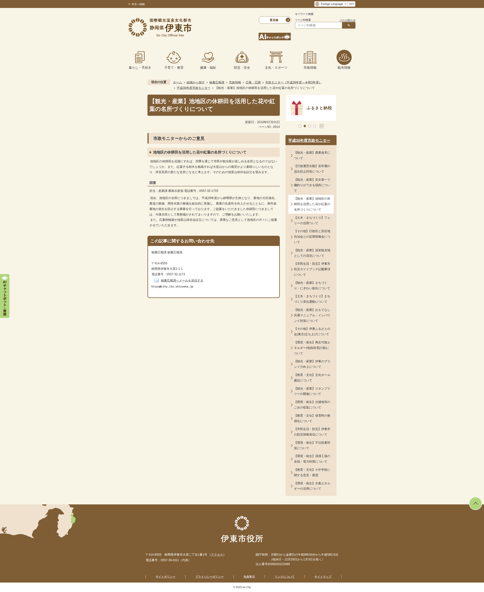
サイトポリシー (165, 576)
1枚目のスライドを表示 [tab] (300, 126)
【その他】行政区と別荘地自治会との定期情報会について (312, 236)
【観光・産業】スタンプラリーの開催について (312, 391)
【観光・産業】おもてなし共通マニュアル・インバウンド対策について (312, 315)
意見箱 (274, 20)
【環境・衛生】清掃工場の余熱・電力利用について (312, 458)
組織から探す (196, 82)
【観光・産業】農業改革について (312, 155)
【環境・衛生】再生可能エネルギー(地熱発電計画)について (312, 348)
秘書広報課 (216, 82)
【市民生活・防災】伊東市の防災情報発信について (312, 431)
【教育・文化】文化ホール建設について (312, 377)
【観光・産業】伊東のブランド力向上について (312, 364)
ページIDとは (347, 20)
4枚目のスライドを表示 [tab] (314, 126)
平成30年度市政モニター (193, 87)
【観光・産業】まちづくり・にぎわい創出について (312, 285)
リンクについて (285, 576)
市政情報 (235, 82)
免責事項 (249, 576)
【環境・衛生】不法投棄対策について (312, 445)
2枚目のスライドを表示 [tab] (304, 126)
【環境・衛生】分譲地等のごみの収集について (312, 404)
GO (351, 3)
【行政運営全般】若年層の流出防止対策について (312, 168)
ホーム (177, 82)
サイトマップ (322, 576)
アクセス (217, 554)
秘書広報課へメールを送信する (182, 280)
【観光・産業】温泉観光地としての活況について (312, 253)
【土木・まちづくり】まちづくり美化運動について (312, 299)
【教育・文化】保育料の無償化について (312, 418)
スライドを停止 (322, 126)
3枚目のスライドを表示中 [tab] (309, 126)
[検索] (348, 25)
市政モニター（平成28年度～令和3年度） (293, 82)
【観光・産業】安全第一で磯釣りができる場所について (312, 185)
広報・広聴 (253, 82)
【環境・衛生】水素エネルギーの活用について (312, 486)
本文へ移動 (138, 4)
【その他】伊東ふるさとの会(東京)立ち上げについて (312, 331)
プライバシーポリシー (209, 576)
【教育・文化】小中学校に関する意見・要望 (312, 472)
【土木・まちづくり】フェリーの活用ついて (312, 220)
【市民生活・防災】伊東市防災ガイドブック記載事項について (312, 269)
